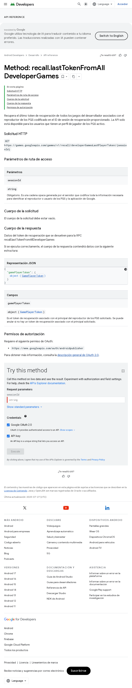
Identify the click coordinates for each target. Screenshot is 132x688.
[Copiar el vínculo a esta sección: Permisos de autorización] (47, 334)
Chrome (8, 633)
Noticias (8, 547)
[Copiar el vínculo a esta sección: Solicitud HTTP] (30, 134)
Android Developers (14, 55)
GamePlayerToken (32, 275)
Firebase (9, 639)
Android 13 (10, 595)
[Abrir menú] (5, 4)
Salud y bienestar (56, 536)
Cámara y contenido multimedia (64, 542)
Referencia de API (56, 587)
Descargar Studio (56, 593)
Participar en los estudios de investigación (104, 597)
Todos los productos (16, 650)
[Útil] (120, 55)
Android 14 (10, 589)
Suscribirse (78, 671)
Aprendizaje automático (60, 531)
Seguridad (10, 536)
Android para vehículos (101, 542)
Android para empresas (17, 531)
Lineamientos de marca (45, 662)
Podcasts (9, 558)
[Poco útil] (125, 55)
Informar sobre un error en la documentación (104, 583)
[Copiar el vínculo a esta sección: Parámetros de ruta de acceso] (55, 159)
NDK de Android (55, 598)
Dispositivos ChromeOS (102, 536)
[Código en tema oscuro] (126, 269)
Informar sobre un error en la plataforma (104, 575)
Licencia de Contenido (15, 490)
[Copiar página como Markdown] (74, 77)
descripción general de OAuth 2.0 (78, 355)
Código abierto (12, 542)
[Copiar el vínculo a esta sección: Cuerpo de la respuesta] (44, 229)
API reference (14, 17)
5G (48, 553)
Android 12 (10, 600)
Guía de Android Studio (60, 576)
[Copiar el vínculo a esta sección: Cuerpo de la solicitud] (41, 211)
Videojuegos (53, 525)
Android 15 (10, 584)
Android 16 (10, 578)
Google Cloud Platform (17, 644)
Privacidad (52, 547)
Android (8, 525)
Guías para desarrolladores (61, 582)
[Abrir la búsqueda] (79, 4)
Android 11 (10, 606)
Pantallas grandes (99, 525)
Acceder (123, 4)
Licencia (23, 662)
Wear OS (94, 531)
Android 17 (10, 573)
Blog (6, 553)
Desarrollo (34, 55)
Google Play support (100, 589)
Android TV (95, 547)
